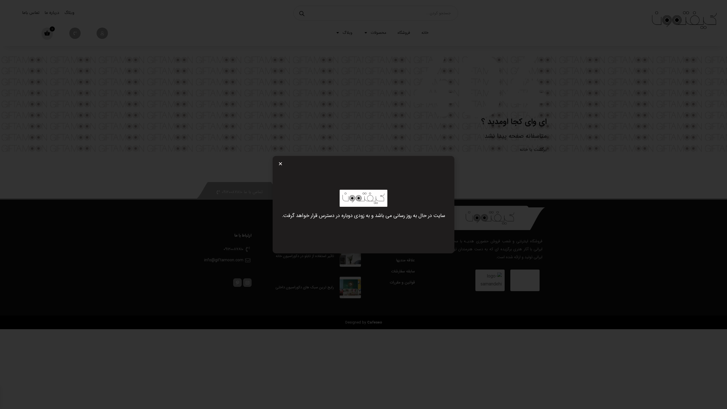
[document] (363, 204)
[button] (280, 164)
